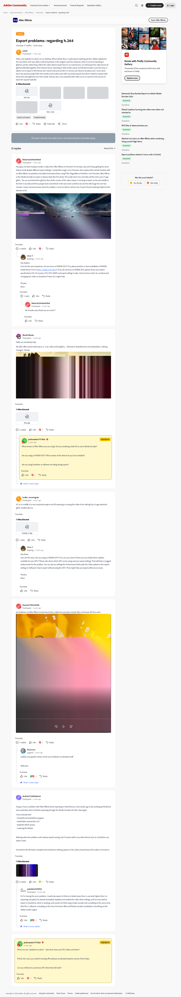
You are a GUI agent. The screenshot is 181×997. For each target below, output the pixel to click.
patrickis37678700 (34, 889)
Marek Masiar (28, 335)
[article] (63, 204)
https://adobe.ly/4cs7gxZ (46, 269)
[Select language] (142, 5)
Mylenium (31, 749)
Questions (39, 12)
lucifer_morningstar (30, 497)
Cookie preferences (81, 993)
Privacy (70, 993)
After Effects (29, 12)
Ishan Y (30, 256)
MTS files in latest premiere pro (135, 125)
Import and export (23, 117)
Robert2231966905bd (31, 159)
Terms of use (60, 993)
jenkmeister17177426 (36, 439)
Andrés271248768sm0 (31, 796)
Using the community (46, 993)
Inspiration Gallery (94, 5)
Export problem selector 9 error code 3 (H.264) (141, 154)
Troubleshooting (39, 117)
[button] (155, 5)
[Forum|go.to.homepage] (15, 5)
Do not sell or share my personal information (106, 993)
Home (5, 12)
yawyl (24, 51)
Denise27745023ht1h (30, 605)
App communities (16, 12)
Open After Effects (158, 20)
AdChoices (131, 993)
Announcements (60, 5)
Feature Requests (77, 5)
